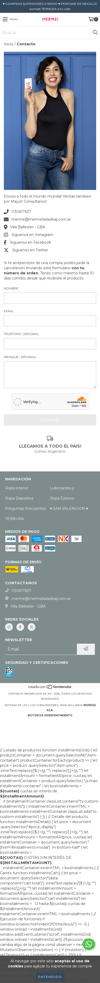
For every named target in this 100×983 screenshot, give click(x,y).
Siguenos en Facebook (30, 242)
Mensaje (20, 357)
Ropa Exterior (62, 498)
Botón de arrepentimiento (50, 715)
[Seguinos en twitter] (31, 627)
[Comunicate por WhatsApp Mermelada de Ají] (89, 944)
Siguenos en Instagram (32, 234)
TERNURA (14, 518)
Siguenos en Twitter (30, 250)
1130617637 (21, 211)
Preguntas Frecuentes (25, 508)
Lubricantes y (62, 488)
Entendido (50, 977)
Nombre (11, 288)
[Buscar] (95, 32)
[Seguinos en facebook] (20, 627)
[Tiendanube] (50, 688)
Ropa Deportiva (19, 498)
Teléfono (21, 334)
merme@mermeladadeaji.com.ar (41, 219)
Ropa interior (16, 488)
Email (9, 311)
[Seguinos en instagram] (9, 627)
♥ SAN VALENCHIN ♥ (69, 508)
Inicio (8, 44)
